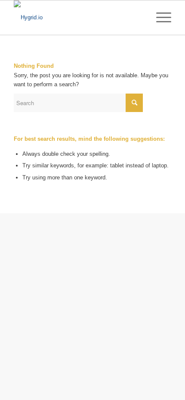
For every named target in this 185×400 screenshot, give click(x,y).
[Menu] (159, 17)
